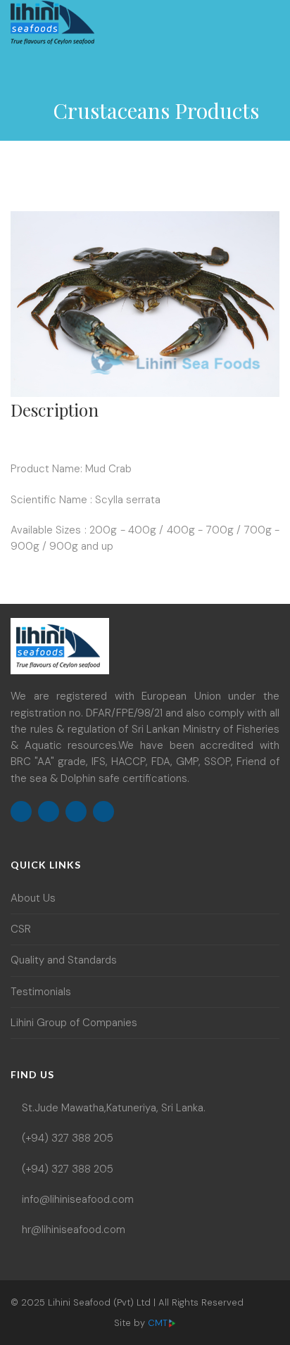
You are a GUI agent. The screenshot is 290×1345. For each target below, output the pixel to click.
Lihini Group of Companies (74, 1023)
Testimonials (41, 992)
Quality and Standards (64, 960)
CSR (21, 929)
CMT (158, 1323)
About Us (33, 898)
